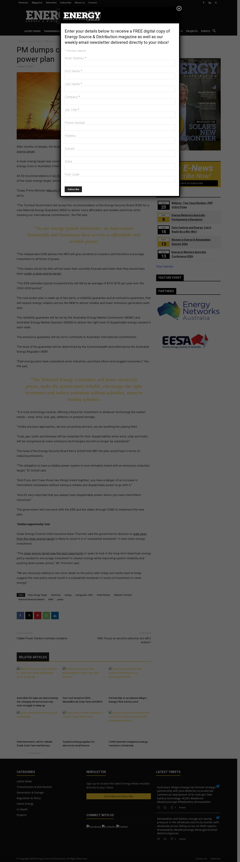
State (68, 161)
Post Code (72, 174)
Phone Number (75, 122)
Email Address (75, 58)
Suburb (70, 148)
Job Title (72, 110)
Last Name (73, 84)
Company (72, 97)
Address (70, 135)
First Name (73, 71)
